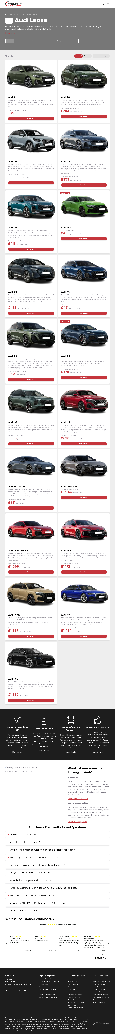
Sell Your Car (72, 1005)
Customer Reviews (99, 984)
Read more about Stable (78, 799)
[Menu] (108, 4)
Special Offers (72, 979)
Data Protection (44, 987)
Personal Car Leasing (75, 995)
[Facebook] (6, 991)
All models (21, 41)
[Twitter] (11, 991)
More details (17, 752)
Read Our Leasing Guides (101, 981)
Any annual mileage (55, 41)
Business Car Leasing (75, 997)
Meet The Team (98, 987)
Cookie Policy (43, 984)
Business (87, 56)
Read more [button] (10, 33)
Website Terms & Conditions (48, 997)
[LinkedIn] (20, 991)
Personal (79, 56)
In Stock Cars (72, 981)
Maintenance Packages (101, 995)
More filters (73, 41)
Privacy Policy (43, 992)
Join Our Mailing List (99, 1002)
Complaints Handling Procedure (49, 981)
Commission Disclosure (47, 979)
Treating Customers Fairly (47, 995)
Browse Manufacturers (75, 992)
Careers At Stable (99, 989)
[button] (6, 943)
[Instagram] (15, 991)
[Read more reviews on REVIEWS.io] (100, 958)
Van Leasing (72, 989)
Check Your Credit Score (76, 1008)
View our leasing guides (77, 822)
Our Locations (97, 992)
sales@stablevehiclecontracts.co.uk (18, 984)
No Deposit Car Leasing (76, 1002)
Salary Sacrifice (73, 984)
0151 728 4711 (10, 979)
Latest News (97, 979)
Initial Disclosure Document (48, 989)
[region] (57, 943)
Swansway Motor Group (101, 997)
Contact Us (97, 1000)
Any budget (36, 41)
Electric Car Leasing (74, 1000)
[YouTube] (25, 991)
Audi (9, 41)
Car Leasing (72, 987)
